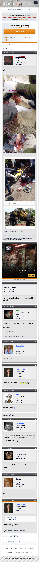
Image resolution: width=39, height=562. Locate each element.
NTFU (32, 552)
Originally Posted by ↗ (12, 517)
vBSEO (27, 561)
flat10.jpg (6, 327)
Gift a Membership (20, 552)
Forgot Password (18, 548)
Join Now (18, 31)
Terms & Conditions (28, 548)
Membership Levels (10, 552)
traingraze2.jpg (8, 331)
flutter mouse (10, 287)
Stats (27, 552)
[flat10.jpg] (20, 180)
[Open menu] (36, 2)
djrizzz (18, 479)
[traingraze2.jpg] (20, 217)
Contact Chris (9, 548)
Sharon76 (29, 323)
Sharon (18, 231)
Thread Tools (6, 48)
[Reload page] (4, 11)
